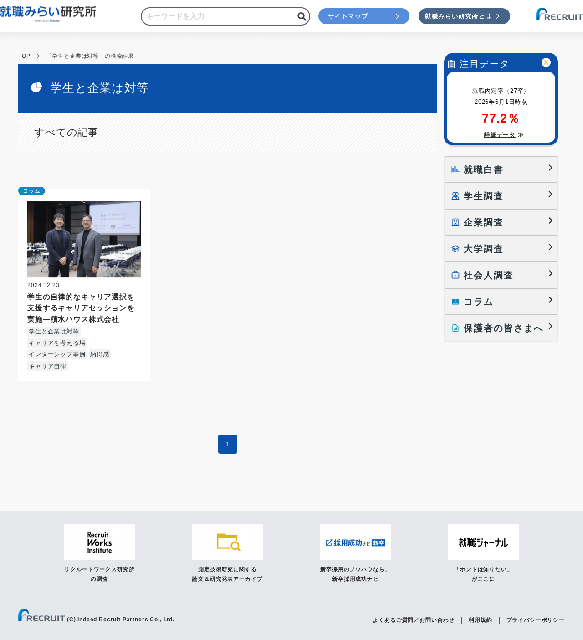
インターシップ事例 (57, 354)
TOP (24, 56)
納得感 (99, 354)
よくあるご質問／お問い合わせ (414, 620)
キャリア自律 (47, 366)
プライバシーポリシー (535, 620)
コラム (32, 191)
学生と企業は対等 (54, 331)
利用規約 (480, 620)
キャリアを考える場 (57, 342)
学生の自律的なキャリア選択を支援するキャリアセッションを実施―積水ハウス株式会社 (81, 307)
